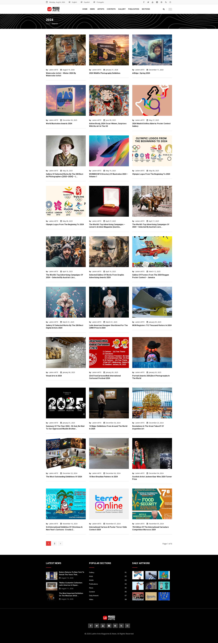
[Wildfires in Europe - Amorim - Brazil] (164, 596)
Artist (108, 576)
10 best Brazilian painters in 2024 (103, 477)
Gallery (121, 9)
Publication (133, 9)
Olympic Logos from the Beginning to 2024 (151, 174)
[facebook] (143, 2)
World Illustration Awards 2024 (59, 123)
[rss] (166, 2)
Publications (108, 584)
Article (108, 580)
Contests (111, 9)
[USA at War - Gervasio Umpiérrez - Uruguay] (164, 575)
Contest (108, 592)
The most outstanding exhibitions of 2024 (64, 477)
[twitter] (148, 2)
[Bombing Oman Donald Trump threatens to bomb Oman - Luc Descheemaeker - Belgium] (151, 586)
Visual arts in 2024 (54, 376)
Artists (100, 9)
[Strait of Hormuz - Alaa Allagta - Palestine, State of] (138, 586)
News (92, 9)
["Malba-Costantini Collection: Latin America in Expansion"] (51, 586)
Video (108, 599)
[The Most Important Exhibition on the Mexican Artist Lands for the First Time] (51, 596)
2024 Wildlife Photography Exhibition (104, 73)
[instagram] (170, 2)
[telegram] (157, 2)
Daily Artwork (108, 595)
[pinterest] (161, 2)
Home (84, 9)
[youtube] (152, 2)
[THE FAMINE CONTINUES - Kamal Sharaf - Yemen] (151, 596)
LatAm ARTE (53, 70)
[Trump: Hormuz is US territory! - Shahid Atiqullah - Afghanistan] (138, 575)
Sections (146, 9)
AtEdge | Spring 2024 (141, 73)
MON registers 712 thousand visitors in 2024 (152, 325)
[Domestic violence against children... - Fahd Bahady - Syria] (151, 575)
